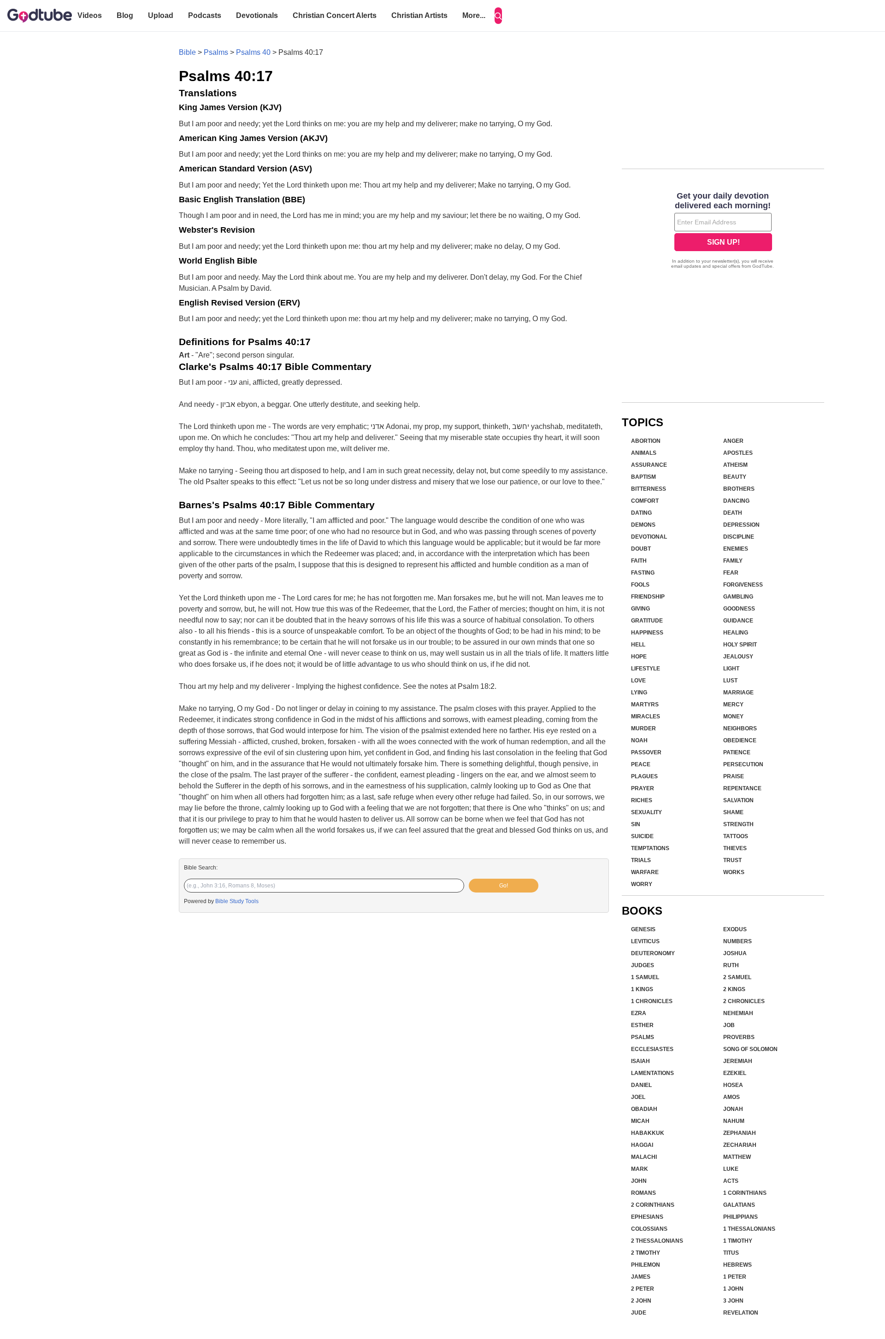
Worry (641, 884)
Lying (639, 692)
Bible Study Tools (237, 901)
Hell (638, 644)
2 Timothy (645, 1253)
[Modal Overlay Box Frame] (723, 231)
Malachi (644, 1157)
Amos (731, 1097)
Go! (503, 885)
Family (733, 561)
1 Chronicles (652, 1001)
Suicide (642, 836)
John (639, 1181)
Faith (639, 561)
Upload (160, 15)
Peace (640, 764)
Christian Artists (419, 15)
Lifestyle (645, 668)
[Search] (498, 15)
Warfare (645, 872)
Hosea (733, 1085)
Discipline (738, 537)
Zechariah (739, 1145)
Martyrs (645, 704)
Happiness (647, 632)
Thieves (735, 848)
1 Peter (734, 1277)
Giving (640, 608)
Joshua (735, 953)
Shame (733, 812)
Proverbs (739, 1037)
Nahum (733, 1121)
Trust (732, 860)
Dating (641, 513)
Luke (730, 1169)
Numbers (737, 941)
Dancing (736, 501)
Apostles (738, 453)
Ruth (731, 965)
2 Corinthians (652, 1205)
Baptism (643, 477)
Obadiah (644, 1109)
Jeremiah (737, 1061)
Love (638, 680)
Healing (735, 632)
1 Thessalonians (749, 1229)
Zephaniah (739, 1133)
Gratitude (647, 620)
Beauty (734, 477)
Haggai (642, 1145)
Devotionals (257, 15)
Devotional (649, 537)
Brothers (739, 489)
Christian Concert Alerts (335, 15)
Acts (730, 1181)
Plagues (644, 776)
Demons (643, 525)
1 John (733, 1289)
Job (729, 1025)
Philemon (645, 1265)
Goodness (739, 608)
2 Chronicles (744, 1001)
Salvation (738, 800)
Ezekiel (734, 1073)
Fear (730, 573)
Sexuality (646, 812)
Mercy (733, 704)
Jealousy (738, 656)
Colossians (649, 1229)
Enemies (735, 549)
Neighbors (740, 728)
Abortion (646, 441)
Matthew (737, 1157)
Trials (641, 860)
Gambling (738, 596)
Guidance (738, 620)
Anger (733, 441)
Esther (642, 1025)
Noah (639, 740)
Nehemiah (738, 1013)
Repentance (742, 788)
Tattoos (735, 836)
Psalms (216, 52)
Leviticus (645, 941)
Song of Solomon (750, 1049)
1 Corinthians (745, 1193)
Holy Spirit (740, 644)
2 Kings (734, 989)
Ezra (638, 1013)
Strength (738, 824)
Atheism (735, 465)
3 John (733, 1301)
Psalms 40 (253, 52)
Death (732, 513)
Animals (643, 453)
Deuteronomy (653, 953)
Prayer (642, 788)
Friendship (648, 596)
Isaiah (640, 1061)
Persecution (743, 764)
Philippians (740, 1217)
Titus (731, 1253)
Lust (730, 680)
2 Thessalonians (657, 1241)
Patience (736, 752)
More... (473, 15)
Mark (639, 1169)
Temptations (650, 848)
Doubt (641, 549)
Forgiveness (743, 584)
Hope (639, 656)
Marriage (738, 692)
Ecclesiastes (652, 1049)
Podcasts (204, 15)
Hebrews (737, 1265)
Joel (638, 1097)
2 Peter (642, 1289)
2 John (641, 1301)
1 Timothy (737, 1241)
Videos (89, 15)
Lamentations (652, 1073)
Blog (125, 15)
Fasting (643, 573)
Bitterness (648, 489)
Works (733, 872)
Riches (641, 800)
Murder (643, 728)
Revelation (740, 1313)
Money (733, 716)
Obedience (739, 740)
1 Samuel (645, 977)
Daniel (641, 1085)
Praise (733, 776)
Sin (635, 824)
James (640, 1277)
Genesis (643, 929)
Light (731, 668)
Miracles (645, 716)
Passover (646, 752)
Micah (640, 1121)
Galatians (739, 1205)
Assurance (649, 465)
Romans (643, 1193)
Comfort (645, 501)
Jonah (733, 1109)
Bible (187, 52)
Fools (640, 584)
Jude (638, 1313)
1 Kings (642, 989)
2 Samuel (737, 977)
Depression (741, 525)
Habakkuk (647, 1133)
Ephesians (647, 1217)
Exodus (735, 929)
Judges (642, 965)
